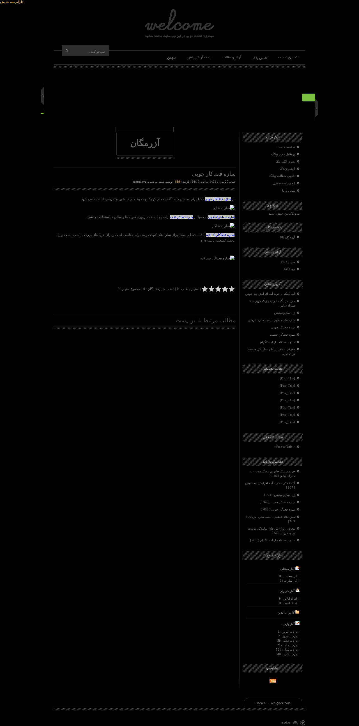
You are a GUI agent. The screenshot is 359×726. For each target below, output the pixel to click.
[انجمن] (172, 57)
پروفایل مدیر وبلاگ (283, 154)
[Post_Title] (287, 378)
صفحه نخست (286, 147)
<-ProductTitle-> (284, 446)
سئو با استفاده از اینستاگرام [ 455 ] (272, 540)
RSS (273, 680)
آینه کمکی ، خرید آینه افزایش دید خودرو (270, 293)
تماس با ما (288, 190)
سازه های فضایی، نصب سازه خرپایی (271, 320)
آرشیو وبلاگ (287, 168)
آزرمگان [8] (287, 237)
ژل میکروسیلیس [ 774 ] (279, 495)
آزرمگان (145, 143)
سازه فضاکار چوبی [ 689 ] (278, 509)
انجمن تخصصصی (284, 183)
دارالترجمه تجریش (11, 1)
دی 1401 (289, 269)
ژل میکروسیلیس (284, 312)
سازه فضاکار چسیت (282, 334)
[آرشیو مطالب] (232, 57)
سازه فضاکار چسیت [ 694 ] (277, 502)
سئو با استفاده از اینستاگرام (277, 342)
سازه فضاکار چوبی (283, 327)
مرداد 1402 (287, 261)
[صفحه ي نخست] (288, 57)
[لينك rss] (200, 57)
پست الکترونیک (285, 161)
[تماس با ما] (259, 57)
